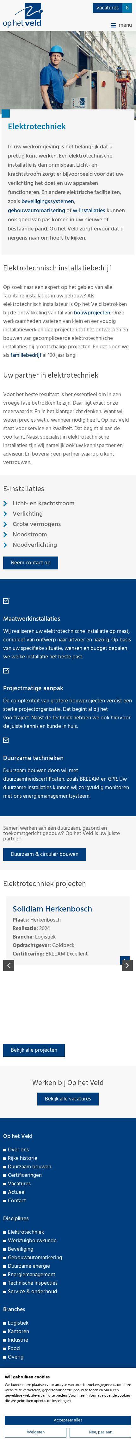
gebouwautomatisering (36, 210)
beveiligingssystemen (48, 201)
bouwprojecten (92, 313)
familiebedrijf (25, 355)
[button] (121, 25)
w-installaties (89, 210)
